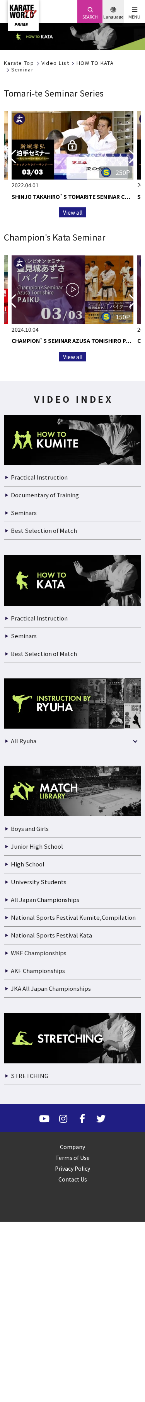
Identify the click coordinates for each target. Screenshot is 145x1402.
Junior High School (37, 846)
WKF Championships (39, 953)
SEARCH (90, 17)
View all (72, 212)
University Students (39, 882)
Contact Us (72, 1179)
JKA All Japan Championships (51, 988)
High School (27, 864)
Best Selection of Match (44, 530)
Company (72, 1146)
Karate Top (19, 63)
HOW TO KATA (95, 63)
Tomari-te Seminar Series (54, 92)
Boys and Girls (30, 828)
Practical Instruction (39, 477)
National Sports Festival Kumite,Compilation (73, 917)
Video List (55, 63)
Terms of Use (72, 1157)
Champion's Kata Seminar (55, 237)
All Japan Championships (45, 899)
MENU (134, 17)
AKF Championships (38, 970)
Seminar (22, 69)
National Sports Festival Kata (51, 935)
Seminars (24, 513)
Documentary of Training (45, 495)
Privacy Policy (72, 1168)
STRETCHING (29, 1075)
